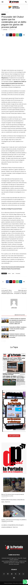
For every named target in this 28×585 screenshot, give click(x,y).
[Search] (26, 2)
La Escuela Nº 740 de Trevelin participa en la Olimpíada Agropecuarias (7, 292)
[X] (10, 34)
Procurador (18, 273)
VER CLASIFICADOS (14, 435)
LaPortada (5, 29)
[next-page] (5, 341)
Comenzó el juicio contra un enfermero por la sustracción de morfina (17, 335)
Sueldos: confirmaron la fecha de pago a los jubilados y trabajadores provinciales (13, 520)
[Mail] (11, 574)
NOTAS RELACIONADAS (7, 314)
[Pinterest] (14, 34)
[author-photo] (14, 305)
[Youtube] (14, 577)
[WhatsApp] (17, 34)
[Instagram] (7, 573)
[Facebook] (7, 34)
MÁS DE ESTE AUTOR (20, 314)
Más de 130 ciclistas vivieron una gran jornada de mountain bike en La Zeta (12, 495)
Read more (7, 502)
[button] (2, 2)
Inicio (2, 12)
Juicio (13, 273)
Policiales (7, 12)
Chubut (9, 273)
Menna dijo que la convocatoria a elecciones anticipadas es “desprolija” (20, 292)
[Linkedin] (20, 34)
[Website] (19, 574)
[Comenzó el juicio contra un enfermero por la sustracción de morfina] (5, 335)
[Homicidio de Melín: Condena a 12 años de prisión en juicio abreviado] (5, 328)
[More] (23, 34)
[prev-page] (2, 341)
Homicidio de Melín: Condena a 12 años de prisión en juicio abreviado (17, 328)
